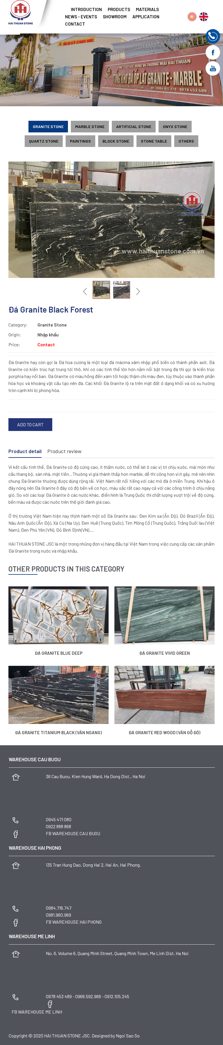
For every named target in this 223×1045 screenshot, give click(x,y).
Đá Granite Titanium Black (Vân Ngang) (58, 732)
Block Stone (115, 141)
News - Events (81, 17)
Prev (85, 291)
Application (145, 17)
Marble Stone (90, 126)
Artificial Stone (133, 126)
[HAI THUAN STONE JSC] (20, 11)
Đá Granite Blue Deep (58, 653)
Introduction (86, 9)
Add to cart (30, 424)
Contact (75, 24)
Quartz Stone (43, 141)
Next (137, 291)
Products (119, 9)
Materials (147, 9)
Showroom (115, 17)
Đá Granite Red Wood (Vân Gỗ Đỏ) (164, 732)
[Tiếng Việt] (192, 17)
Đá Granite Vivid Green (164, 653)
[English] (204, 17)
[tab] (25, 452)
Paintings (80, 141)
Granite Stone (48, 126)
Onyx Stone (175, 126)
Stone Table (154, 141)
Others (186, 141)
